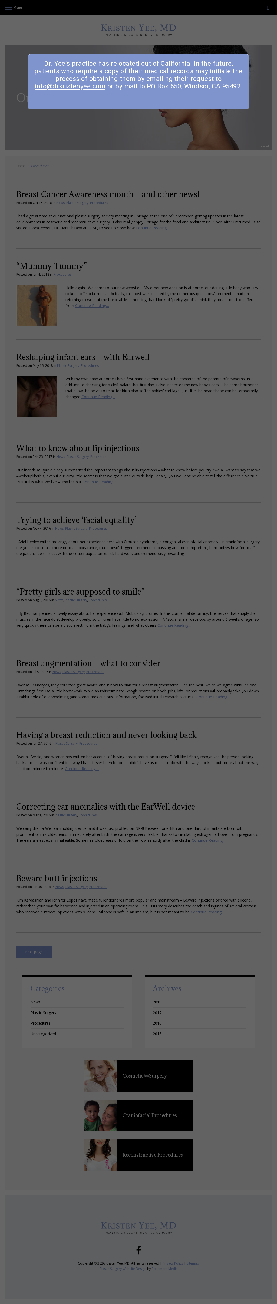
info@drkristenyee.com (70, 86)
